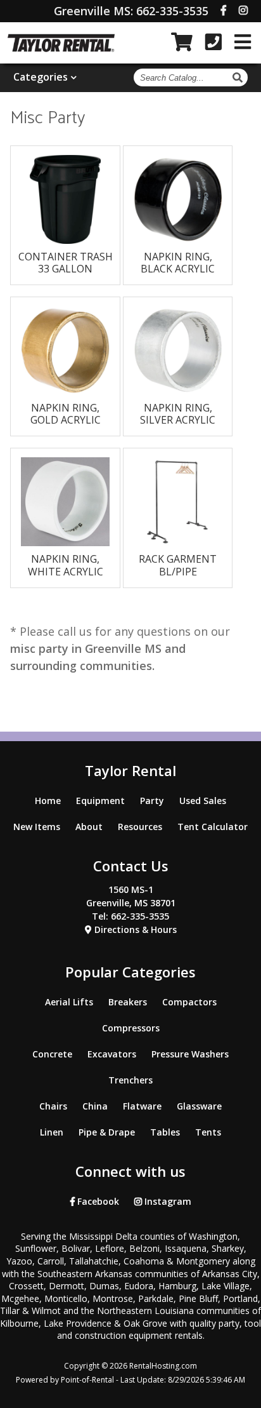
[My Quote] (182, 42)
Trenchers (130, 1080)
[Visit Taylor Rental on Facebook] (223, 10)
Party (152, 801)
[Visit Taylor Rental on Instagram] (243, 10)
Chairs (53, 1106)
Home (48, 801)
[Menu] (242, 42)
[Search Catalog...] (239, 77)
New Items (36, 827)
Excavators (111, 1054)
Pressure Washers (190, 1054)
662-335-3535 (131, 10)
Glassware (199, 1106)
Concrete (52, 1054)
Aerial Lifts (69, 1002)
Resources (140, 827)
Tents (208, 1132)
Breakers (127, 1002)
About (89, 827)
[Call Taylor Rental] (213, 42)
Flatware (142, 1106)
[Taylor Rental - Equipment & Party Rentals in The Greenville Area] (61, 48)
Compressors (131, 1028)
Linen (51, 1132)
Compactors (189, 1002)
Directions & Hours (134, 929)
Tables (165, 1132)
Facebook (97, 1201)
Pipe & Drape (107, 1132)
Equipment (100, 801)
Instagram (166, 1201)
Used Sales (202, 801)
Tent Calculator (212, 827)
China (95, 1106)
